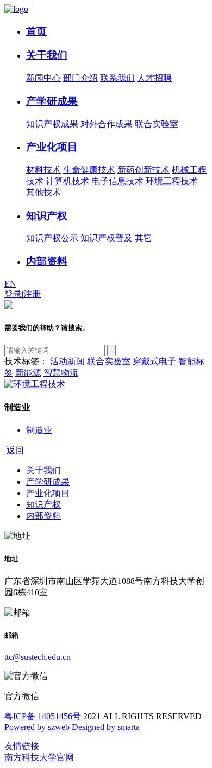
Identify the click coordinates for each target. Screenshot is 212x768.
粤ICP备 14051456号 (42, 716)
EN (10, 283)
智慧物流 (60, 372)
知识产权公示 (52, 238)
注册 (32, 294)
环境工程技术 (172, 181)
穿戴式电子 (154, 361)
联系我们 (117, 77)
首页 (36, 31)
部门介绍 (80, 77)
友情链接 (21, 746)
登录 (13, 294)
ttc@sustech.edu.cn (37, 657)
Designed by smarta (106, 727)
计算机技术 (67, 181)
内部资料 (46, 261)
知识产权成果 (52, 124)
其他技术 (43, 192)
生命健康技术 (89, 169)
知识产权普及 (106, 238)
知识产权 (46, 215)
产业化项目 (52, 147)
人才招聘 (154, 77)
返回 (14, 450)
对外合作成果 (106, 124)
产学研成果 (52, 101)
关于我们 (46, 55)
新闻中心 (43, 77)
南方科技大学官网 (39, 757)
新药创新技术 (143, 169)
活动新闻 (67, 361)
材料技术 (43, 169)
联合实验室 (156, 124)
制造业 (39, 430)
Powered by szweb (37, 727)
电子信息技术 (117, 181)
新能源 (28, 372)
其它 (143, 238)
